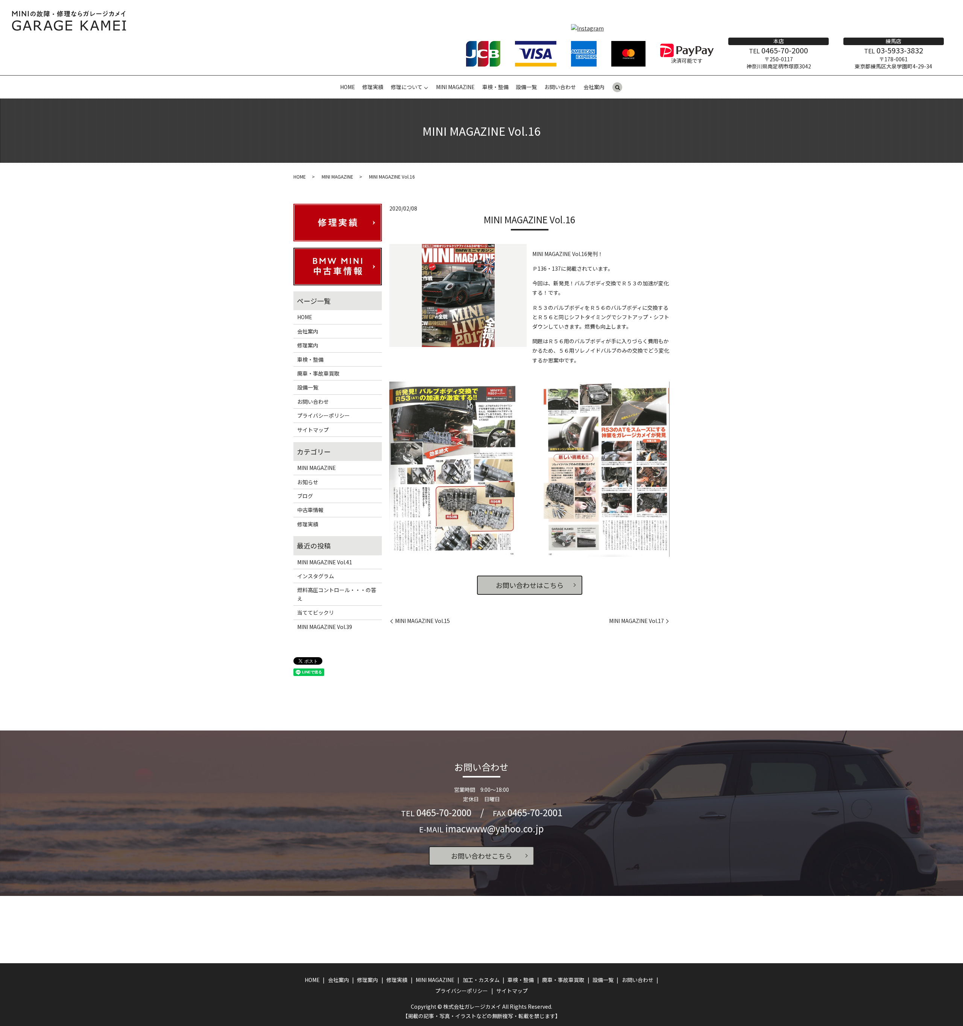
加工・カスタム (481, 980)
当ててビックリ (315, 612)
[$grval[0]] (452, 467)
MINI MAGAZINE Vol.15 (422, 620)
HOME (347, 87)
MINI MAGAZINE (455, 87)
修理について (406, 87)
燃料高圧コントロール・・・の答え (336, 594)
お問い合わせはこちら (530, 585)
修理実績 (372, 87)
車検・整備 (495, 87)
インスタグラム (315, 576)
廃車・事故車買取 (318, 373)
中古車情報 (310, 510)
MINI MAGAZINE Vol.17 (636, 620)
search (617, 87)
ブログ (305, 496)
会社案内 (594, 87)
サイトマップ (313, 429)
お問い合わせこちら (481, 856)
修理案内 (307, 345)
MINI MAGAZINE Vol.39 (324, 626)
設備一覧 (526, 87)
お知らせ (307, 482)
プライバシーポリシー (323, 415)
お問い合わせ (560, 87)
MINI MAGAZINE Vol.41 (324, 562)
